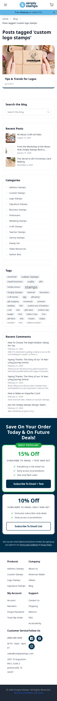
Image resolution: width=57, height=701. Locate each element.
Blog (31, 585)
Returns (33, 611)
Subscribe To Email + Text (29, 484)
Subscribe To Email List (28, 526)
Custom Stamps (17, 192)
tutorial (31, 292)
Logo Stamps (15, 198)
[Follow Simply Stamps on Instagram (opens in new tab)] (32, 646)
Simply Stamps (14, 292)
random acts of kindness (38, 305)
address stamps (34, 323)
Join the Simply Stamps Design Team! (27, 404)
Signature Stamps (18, 204)
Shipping (33, 606)
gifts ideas (28, 310)
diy (24, 297)
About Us (33, 568)
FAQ (31, 617)
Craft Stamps (15, 226)
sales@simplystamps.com (20, 653)
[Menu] (5, 5)
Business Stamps (18, 209)
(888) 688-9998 (14, 637)
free (44, 314)
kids (21, 318)
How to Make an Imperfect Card (24, 393)
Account (11, 600)
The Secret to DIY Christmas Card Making (34, 160)
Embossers (14, 215)
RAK (21, 305)
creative (10, 323)
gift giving (35, 297)
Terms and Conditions (29, 544)
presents (41, 301)
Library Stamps (17, 237)
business (44, 292)
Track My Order (15, 617)
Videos (32, 580)
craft (9, 310)
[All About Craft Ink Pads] (10, 138)
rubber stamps (30, 276)
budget (10, 314)
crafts (31, 281)
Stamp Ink (14, 243)
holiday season (13, 287)
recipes (31, 318)
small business (15, 281)
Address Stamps (17, 187)
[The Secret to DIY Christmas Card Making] (10, 162)
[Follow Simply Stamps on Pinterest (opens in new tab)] (39, 638)
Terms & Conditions (24, 692)
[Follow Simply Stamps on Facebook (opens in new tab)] (32, 638)
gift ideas (11, 318)
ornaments (28, 301)
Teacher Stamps (17, 232)
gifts (41, 281)
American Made (37, 574)
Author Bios (15, 254)
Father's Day (32, 314)
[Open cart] (51, 5)
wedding (11, 305)
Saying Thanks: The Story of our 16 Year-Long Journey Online (28, 361)
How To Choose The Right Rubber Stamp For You (28, 344)
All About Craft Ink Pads (29, 134)
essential (12, 276)
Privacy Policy (46, 544)
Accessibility (35, 623)
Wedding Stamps (18, 220)
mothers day (43, 310)
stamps (31, 287)
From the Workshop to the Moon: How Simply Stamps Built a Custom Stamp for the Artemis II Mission (34, 148)
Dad (20, 314)
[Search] (48, 112)
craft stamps (12, 297)
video (42, 318)
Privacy (39, 692)
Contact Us (34, 600)
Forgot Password (15, 611)
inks (18, 310)
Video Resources (17, 248)
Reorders (12, 606)
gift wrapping (13, 301)
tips (20, 323)
